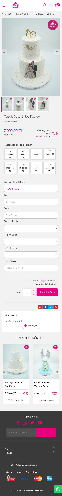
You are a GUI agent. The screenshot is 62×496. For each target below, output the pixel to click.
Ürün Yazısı (10, 261)
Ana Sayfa (7, 14)
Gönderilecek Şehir (15, 181)
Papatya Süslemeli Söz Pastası (14, 384)
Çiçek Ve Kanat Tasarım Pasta (42, 384)
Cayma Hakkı (32, 472)
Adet (18, 292)
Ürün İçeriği (10, 248)
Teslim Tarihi (11, 221)
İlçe (6, 195)
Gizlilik (9, 472)
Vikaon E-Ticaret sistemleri (30, 491)
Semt (7, 208)
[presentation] (4, 52)
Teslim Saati (11, 234)
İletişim (19, 472)
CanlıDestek (58, 489)
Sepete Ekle (47, 292)
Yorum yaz (32, 325)
